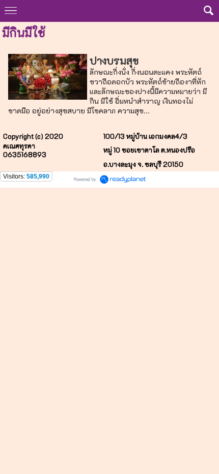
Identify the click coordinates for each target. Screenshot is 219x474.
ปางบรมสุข (114, 60)
